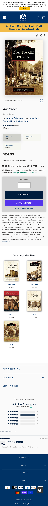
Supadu (30, 504)
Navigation (24, 458)
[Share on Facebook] (37, 35)
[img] (5, 439)
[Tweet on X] (40, 35)
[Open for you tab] (40, 490)
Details (8, 378)
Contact (24, 473)
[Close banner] (45, 6)
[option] (24, 28)
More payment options (24, 208)
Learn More (25, 8)
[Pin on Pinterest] (44, 35)
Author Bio (11, 386)
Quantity (24, 180)
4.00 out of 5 (31, 404)
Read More (6, 242)
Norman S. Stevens (15, 118)
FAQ (24, 480)
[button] (13, 415)
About (24, 465)
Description (12, 369)
